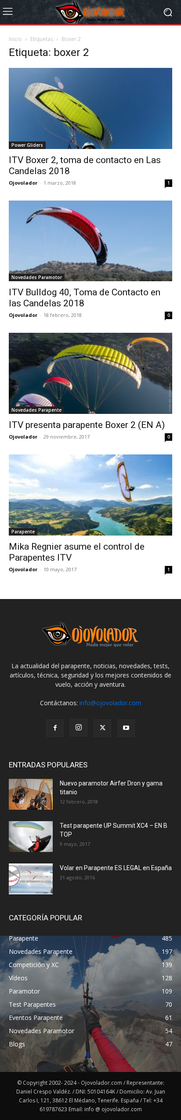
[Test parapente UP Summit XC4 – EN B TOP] (31, 836)
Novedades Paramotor (36, 277)
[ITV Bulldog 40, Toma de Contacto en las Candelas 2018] (90, 241)
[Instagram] (78, 728)
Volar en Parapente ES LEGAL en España (116, 867)
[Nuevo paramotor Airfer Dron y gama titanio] (31, 794)
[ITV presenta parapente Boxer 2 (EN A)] (90, 373)
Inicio (15, 39)
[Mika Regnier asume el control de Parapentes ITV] (90, 495)
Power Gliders (27, 145)
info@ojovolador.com (110, 703)
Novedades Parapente (36, 410)
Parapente (23, 531)
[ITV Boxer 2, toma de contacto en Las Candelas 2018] (90, 108)
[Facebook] (55, 728)
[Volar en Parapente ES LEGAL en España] (31, 878)
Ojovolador (23, 182)
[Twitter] (102, 728)
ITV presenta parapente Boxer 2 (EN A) (87, 425)
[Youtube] (126, 728)
